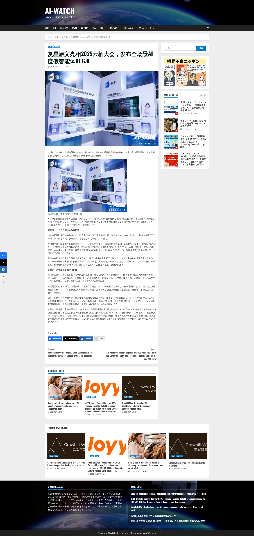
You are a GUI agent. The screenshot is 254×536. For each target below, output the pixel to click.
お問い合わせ (128, 28)
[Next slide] (204, 95)
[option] (185, 109)
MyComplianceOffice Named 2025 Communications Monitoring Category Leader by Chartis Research (70, 352)
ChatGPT (64, 28)
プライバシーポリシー (147, 28)
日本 (94, 28)
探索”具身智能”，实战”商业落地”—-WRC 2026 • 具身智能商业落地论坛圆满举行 (168, 520)
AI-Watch (60, 10)
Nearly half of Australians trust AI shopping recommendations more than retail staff (65, 388)
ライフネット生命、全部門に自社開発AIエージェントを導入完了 (171, 125)
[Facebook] (3, 255)
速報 (47, 28)
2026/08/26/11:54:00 (179, 468)
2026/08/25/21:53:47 (190, 113)
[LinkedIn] (3, 269)
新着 (49, 47)
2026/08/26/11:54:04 (57, 412)
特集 (54, 28)
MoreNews (136, 533)
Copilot (84, 28)
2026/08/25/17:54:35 (190, 129)
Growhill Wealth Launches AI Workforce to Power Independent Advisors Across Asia (139, 388)
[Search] (208, 27)
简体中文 (56, 47)
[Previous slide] (201, 95)
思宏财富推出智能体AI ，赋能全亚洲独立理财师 (188, 446)
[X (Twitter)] (3, 262)
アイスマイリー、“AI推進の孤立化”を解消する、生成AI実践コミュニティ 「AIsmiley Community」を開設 (171, 142)
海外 (102, 28)
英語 (56, 397)
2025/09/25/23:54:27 (60, 67)
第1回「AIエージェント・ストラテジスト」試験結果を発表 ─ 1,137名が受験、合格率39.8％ (171, 107)
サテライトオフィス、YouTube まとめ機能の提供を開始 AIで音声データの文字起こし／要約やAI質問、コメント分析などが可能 (171, 159)
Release (113, 28)
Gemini (74, 28)
